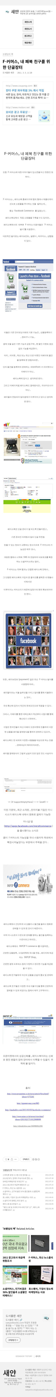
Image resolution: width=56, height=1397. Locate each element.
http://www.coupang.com (19, 85)
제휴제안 (28, 42)
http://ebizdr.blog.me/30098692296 (28, 1126)
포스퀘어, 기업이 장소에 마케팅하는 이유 (18, 1197)
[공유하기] (12, 1159)
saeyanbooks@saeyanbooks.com (39, 1389)
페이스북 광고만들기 (10, 1204)
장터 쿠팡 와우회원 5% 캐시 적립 (25, 90)
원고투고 (28, 35)
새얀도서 (28, 28)
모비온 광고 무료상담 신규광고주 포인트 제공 (18, 112)
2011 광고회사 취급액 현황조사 (14, 1184)
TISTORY (28, 1356)
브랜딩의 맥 (7, 1170)
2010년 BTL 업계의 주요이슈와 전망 (16, 1178)
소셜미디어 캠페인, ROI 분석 (13, 1200)
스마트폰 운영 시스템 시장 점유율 (15, 1175)
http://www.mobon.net (18, 107)
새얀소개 (28, 21)
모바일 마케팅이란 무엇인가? (13, 1181)
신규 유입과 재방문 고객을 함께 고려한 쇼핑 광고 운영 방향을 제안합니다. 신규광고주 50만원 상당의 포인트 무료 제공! (19, 117)
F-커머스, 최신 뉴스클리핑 (12, 1188)
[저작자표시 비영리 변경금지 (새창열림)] (36, 1159)
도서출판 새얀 (14, 1315)
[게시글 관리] (15, 1159)
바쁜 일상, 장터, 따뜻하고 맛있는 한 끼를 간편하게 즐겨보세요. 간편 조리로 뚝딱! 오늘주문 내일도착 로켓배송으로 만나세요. (27, 96)
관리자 (38, 1356)
